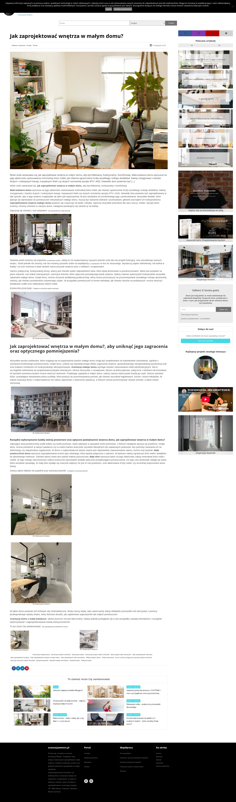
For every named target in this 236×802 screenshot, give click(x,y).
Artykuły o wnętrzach (18, 45)
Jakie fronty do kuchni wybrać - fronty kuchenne (205, 79)
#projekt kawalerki (42, 660)
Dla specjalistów (125, 753)
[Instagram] (199, 33)
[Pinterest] (226, 33)
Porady (29, 45)
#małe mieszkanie (108, 657)
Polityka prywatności (91, 758)
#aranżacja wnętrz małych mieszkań (97, 654)
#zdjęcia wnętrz (86, 660)
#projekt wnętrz (75, 660)
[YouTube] (212, 33)
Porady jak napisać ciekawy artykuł (131, 767)
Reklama (123, 771)
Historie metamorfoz (162, 766)
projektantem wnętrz (53, 260)
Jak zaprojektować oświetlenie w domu (55, 627)
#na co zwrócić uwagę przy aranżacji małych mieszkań (133, 657)
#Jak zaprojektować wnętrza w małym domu (45, 657)
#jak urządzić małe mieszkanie (121, 654)
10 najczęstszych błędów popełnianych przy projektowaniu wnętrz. (205, 138)
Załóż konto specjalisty (205, 341)
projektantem (95, 264)
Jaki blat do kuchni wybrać (205, 118)
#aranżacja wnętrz (78, 654)
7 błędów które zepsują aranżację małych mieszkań (205, 158)
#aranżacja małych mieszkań (61, 654)
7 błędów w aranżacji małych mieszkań (46, 288)
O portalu (87, 753)
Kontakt (86, 767)
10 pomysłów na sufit (206, 59)
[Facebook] (185, 33)
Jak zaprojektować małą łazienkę (59, 211)
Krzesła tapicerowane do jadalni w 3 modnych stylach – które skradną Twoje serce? (142, 721)
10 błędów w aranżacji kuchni (205, 99)
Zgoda (108, 9)
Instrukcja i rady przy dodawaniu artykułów (134, 758)
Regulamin (87, 762)
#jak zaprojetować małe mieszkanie (73, 657)
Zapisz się (223, 309)
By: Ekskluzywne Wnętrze (41, 338)
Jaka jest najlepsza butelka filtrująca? (68, 690)
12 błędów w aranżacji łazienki (77, 471)
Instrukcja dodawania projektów (130, 762)
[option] (205, 59)
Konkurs (159, 753)
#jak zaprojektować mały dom (142, 654)
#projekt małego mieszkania (59, 660)
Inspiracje (159, 756)
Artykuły (158, 760)
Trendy (35, 45)
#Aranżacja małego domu (41, 654)
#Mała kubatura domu (93, 657)
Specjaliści (159, 763)
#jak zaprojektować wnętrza (20, 657)
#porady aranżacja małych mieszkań (23, 660)
